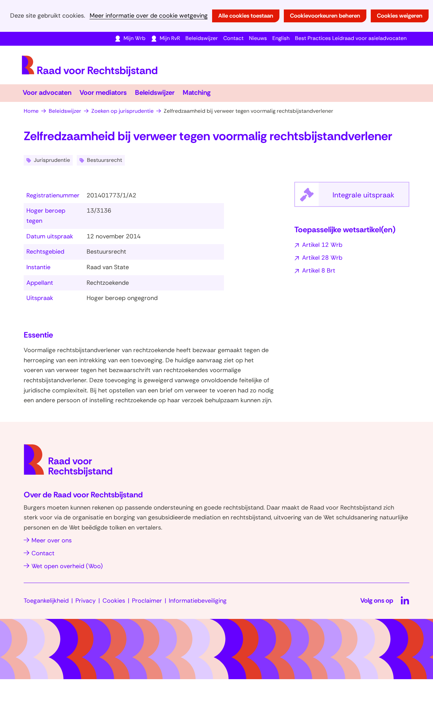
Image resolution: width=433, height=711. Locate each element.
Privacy (85, 601)
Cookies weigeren (400, 15)
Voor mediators (103, 92)
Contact (233, 38)
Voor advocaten (47, 92)
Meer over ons (51, 540)
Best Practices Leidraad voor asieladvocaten (351, 38)
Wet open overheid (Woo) (67, 566)
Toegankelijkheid (46, 601)
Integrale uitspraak (371, 198)
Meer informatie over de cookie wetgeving (149, 16)
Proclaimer (147, 601)
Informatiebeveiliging (198, 601)
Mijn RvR (170, 38)
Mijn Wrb (134, 38)
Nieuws (258, 38)
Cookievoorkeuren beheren (325, 15)
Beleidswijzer (201, 38)
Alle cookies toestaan (245, 15)
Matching (197, 92)
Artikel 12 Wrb (322, 245)
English (281, 38)
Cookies (113, 601)
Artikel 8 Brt (318, 270)
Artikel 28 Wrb (322, 258)
